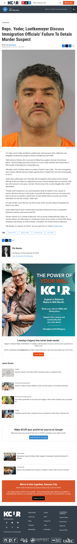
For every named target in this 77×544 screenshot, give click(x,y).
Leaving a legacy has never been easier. (38, 340)
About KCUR (32, 512)
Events (46, 512)
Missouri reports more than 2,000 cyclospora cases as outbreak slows (38, 372)
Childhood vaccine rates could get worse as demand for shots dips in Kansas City (42, 413)
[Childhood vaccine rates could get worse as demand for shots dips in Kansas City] (8, 414)
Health (17, 369)
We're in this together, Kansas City (38, 484)
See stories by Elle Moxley (22, 256)
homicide (50, 232)
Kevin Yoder (25, 232)
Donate (69, 3)
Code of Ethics (63, 517)
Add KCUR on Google (38, 437)
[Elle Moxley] (6, 251)
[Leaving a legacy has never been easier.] (38, 300)
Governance (63, 521)
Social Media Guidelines (63, 512)
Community (5, 22)
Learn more (38, 354)
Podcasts (31, 525)
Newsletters (31, 529)
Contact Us (47, 521)
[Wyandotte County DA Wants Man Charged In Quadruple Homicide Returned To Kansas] (10, 457)
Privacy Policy (63, 530)
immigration (38, 232)
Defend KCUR (38, 498)
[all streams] (74, 9)
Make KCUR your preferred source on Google (38, 429)
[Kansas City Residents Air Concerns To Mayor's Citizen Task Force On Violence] (10, 470)
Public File (62, 526)
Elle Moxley (12, 45)
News (30, 521)
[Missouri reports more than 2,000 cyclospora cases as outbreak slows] (8, 373)
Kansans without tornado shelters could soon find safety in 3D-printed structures (41, 386)
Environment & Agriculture (23, 396)
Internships (47, 529)
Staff (45, 517)
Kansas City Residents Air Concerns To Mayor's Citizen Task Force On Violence (43, 470)
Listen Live (31, 517)
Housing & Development (22, 383)
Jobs (45, 525)
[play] (5, 9)
